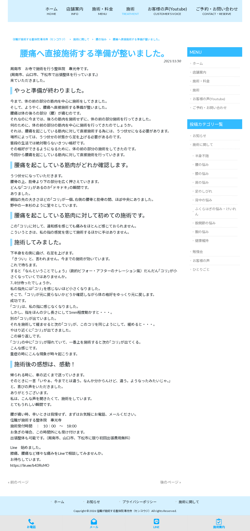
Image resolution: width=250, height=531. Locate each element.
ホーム (198, 63)
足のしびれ (203, 191)
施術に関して (203, 144)
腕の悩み (202, 232)
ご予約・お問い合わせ (210, 108)
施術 (196, 90)
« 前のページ (18, 482)
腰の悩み (202, 165)
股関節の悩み (205, 223)
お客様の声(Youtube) (209, 99)
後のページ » (170, 482)
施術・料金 (201, 81)
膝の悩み (202, 174)
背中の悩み (203, 200)
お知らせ (199, 136)
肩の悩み (202, 182)
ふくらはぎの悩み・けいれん (215, 211)
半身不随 (202, 156)
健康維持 (202, 240)
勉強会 (198, 251)
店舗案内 (199, 72)
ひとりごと (201, 269)
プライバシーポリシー (139, 502)
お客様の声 (201, 261)
